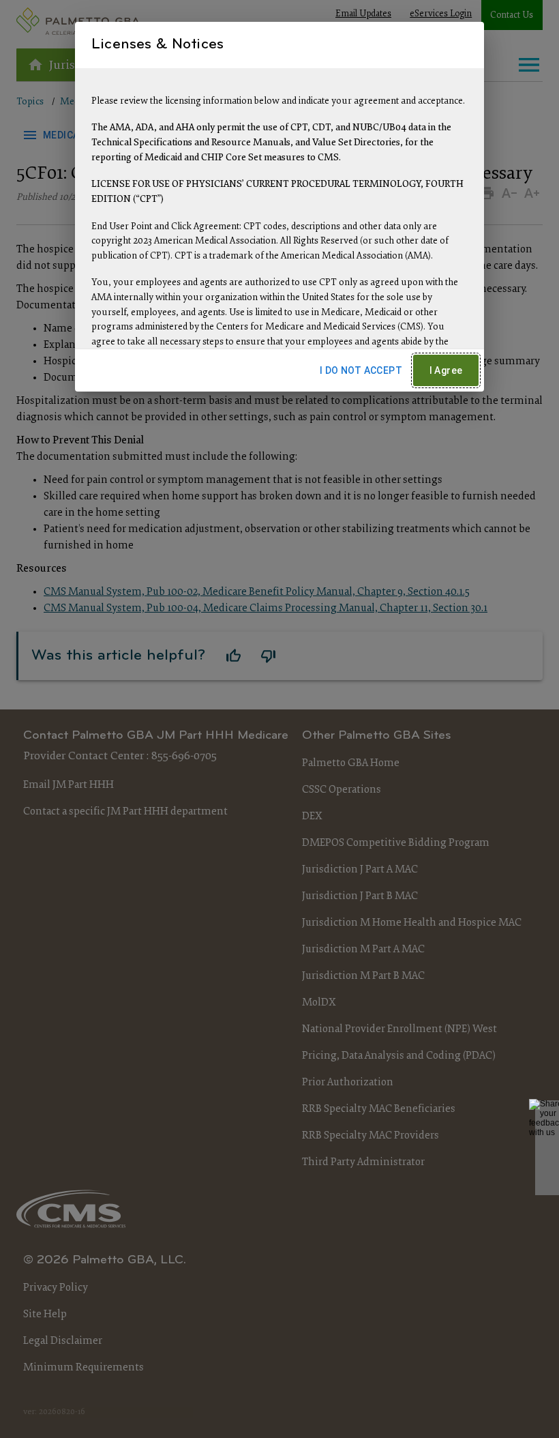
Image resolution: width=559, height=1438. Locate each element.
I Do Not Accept (361, 370)
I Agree (446, 370)
